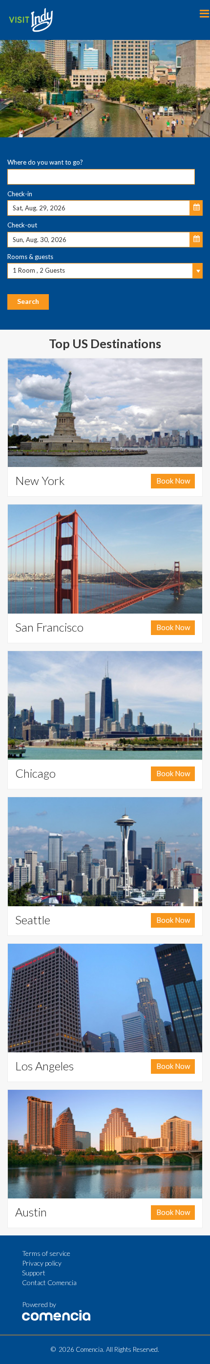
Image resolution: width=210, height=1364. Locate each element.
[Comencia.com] (56, 1314)
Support (33, 1273)
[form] (105, 231)
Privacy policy (42, 1263)
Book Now (173, 480)
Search (28, 301)
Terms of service (46, 1253)
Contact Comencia (49, 1282)
